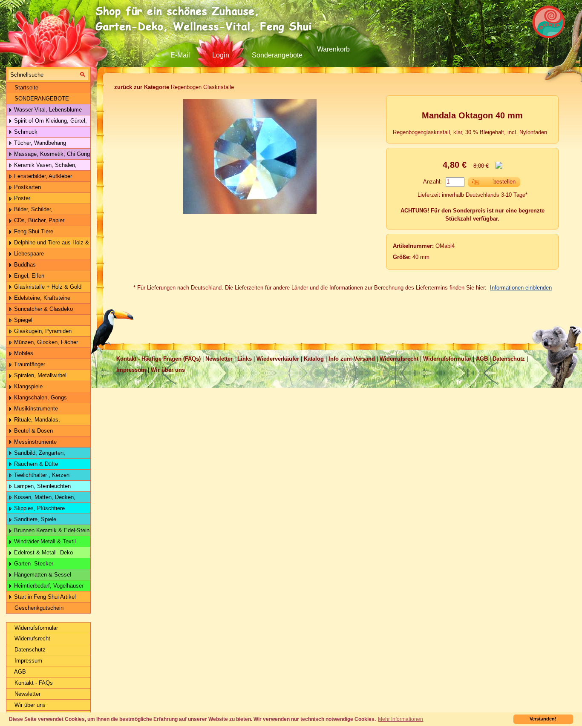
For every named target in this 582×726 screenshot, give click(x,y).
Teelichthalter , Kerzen (40, 475)
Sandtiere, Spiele (34, 519)
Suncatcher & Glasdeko (42, 309)
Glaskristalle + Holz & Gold (46, 287)
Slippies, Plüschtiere (38, 508)
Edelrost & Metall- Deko (42, 552)
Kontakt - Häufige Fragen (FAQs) (158, 359)
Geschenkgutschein (38, 608)
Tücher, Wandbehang (39, 143)
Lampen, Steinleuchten (41, 486)
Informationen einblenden (521, 287)
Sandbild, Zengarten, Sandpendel (35, 454)
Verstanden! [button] (543, 718)
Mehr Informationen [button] (400, 719)
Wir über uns (29, 705)
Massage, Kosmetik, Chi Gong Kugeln (48, 155)
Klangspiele (27, 386)
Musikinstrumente (35, 408)
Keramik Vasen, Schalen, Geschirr (41, 166)
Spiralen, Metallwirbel (39, 375)
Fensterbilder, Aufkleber (42, 176)
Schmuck (24, 132)
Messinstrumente (34, 442)
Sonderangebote (277, 55)
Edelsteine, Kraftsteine (41, 298)
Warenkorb (333, 49)
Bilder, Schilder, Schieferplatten (29, 210)
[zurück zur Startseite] (206, 19)
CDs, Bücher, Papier (38, 220)
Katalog (314, 359)
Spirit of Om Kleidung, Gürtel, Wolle (46, 122)
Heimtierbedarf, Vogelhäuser (48, 586)
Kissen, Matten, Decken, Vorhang (40, 498)
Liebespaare (28, 253)
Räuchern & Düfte (35, 464)
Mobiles (22, 353)
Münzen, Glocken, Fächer (45, 342)
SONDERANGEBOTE (41, 98)
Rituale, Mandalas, (36, 419)
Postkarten (26, 187)
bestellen (504, 181)
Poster (21, 198)
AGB (19, 672)
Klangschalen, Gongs (39, 397)
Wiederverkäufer (277, 359)
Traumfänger (28, 364)
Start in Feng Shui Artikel (44, 597)
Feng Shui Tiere (32, 231)
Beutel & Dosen (32, 431)
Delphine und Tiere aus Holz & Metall (47, 243)
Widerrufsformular (35, 628)
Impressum (27, 660)
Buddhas (24, 264)
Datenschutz (29, 649)
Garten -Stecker (32, 563)
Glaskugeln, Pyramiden (42, 331)
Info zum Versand (351, 359)
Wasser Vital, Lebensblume (47, 109)
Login (220, 55)
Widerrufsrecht (31, 638)
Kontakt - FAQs (33, 683)
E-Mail (180, 55)
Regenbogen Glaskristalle (174, 87)
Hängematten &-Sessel (41, 574)
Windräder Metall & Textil (44, 541)
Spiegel (22, 320)
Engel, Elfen (28, 276)
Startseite (25, 87)
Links (244, 359)
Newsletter (26, 694)
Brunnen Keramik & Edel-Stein (50, 530)
